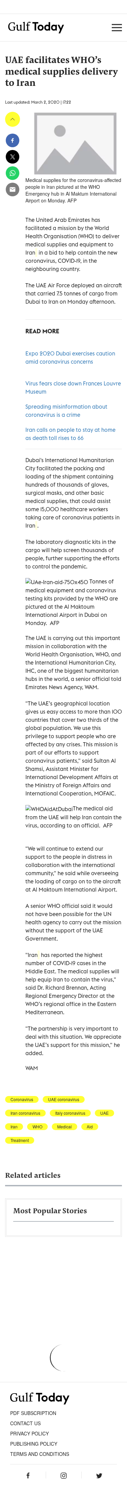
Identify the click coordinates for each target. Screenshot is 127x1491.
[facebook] (12, 140)
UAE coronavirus (63, 1099)
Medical (64, 1127)
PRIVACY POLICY (29, 1433)
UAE (104, 1113)
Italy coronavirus (70, 1113)
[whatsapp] (12, 173)
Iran (14, 1127)
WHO (37, 1127)
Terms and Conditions (39, 1453)
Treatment (19, 1140)
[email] (12, 189)
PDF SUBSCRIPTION (33, 1413)
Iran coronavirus (25, 1113)
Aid (90, 1127)
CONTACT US (25, 1423)
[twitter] (12, 157)
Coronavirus (21, 1099)
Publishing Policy (33, 1443)
